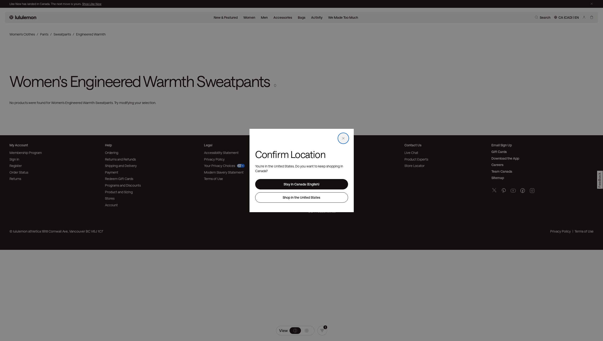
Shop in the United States (301, 197)
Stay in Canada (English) (301, 184)
